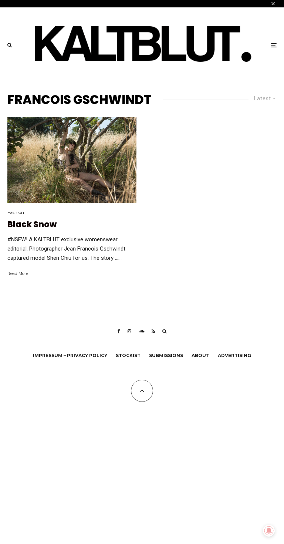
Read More (17, 273)
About (200, 355)
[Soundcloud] (141, 331)
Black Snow (32, 224)
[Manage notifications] (269, 531)
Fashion (15, 212)
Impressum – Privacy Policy (70, 355)
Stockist (128, 355)
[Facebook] (119, 331)
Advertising (234, 355)
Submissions (166, 355)
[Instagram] (129, 331)
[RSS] (153, 331)
